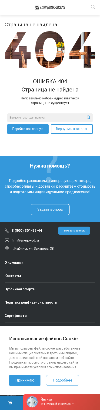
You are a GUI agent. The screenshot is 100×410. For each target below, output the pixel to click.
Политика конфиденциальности (31, 302)
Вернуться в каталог (72, 129)
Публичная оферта (20, 289)
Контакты (13, 276)
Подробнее (62, 380)
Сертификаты (16, 316)
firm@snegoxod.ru (25, 240)
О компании (14, 262)
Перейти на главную (27, 129)
